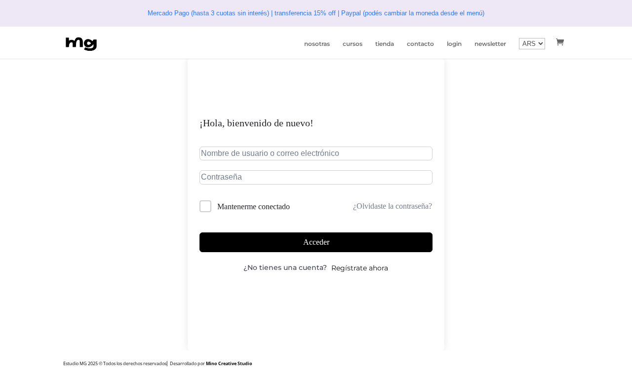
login (454, 43)
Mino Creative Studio (229, 363)
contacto (420, 43)
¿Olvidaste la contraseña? (392, 206)
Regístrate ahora (359, 268)
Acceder (316, 242)
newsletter (490, 43)
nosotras (317, 43)
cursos (352, 43)
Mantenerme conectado (253, 206)
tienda (384, 43)
